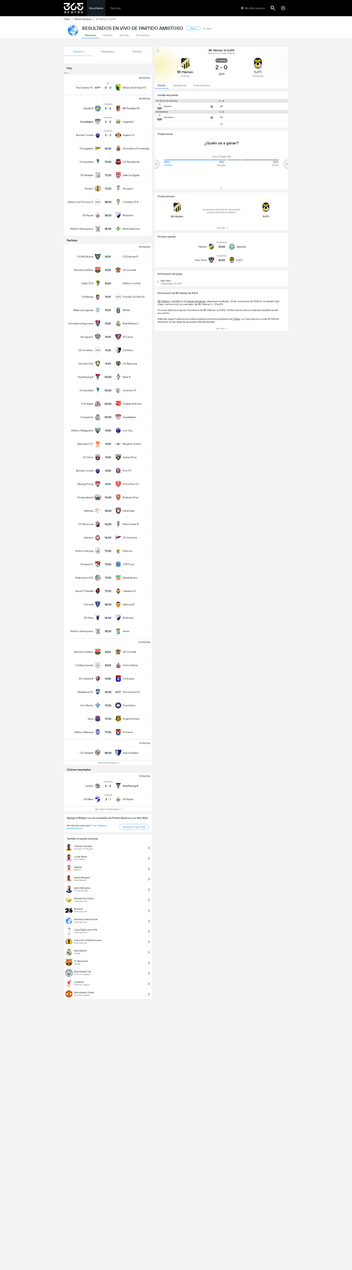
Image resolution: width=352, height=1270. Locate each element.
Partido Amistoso (83, 19)
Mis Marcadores (254, 8)
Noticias (116, 8)
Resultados (96, 8)
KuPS (177, 301)
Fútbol (67, 19)
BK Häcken (164, 301)
